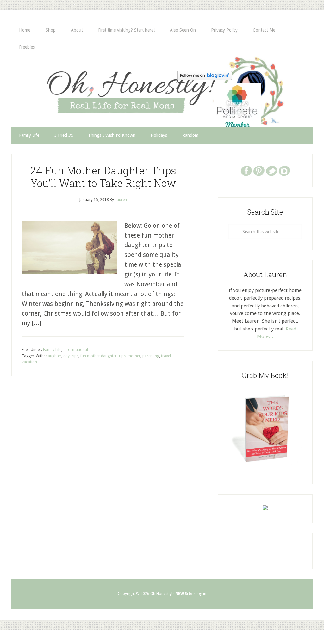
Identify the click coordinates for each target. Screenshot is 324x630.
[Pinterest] (258, 170)
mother (134, 356)
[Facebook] (246, 170)
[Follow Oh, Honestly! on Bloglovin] (204, 78)
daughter (53, 356)
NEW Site (184, 593)
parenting (150, 356)
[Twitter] (271, 170)
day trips (70, 356)
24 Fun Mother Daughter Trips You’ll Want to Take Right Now (103, 176)
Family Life (52, 350)
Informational (75, 350)
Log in (201, 593)
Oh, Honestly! (77, 88)
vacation (29, 362)
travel (166, 356)
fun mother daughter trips (103, 356)
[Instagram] (284, 170)
